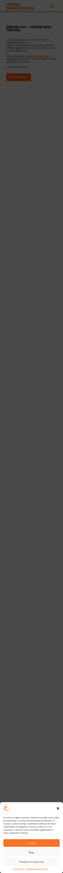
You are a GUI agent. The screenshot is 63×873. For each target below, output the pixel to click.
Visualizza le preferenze (31, 861)
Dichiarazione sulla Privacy (37, 869)
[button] (58, 808)
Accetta (31, 843)
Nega (31, 852)
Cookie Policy (19, 869)
